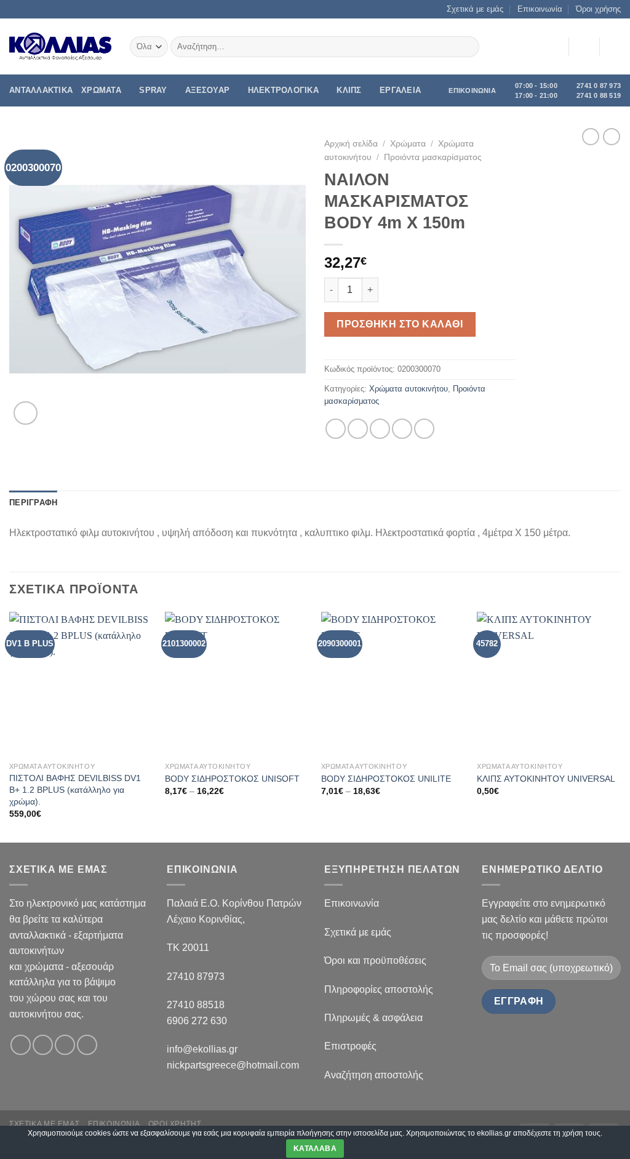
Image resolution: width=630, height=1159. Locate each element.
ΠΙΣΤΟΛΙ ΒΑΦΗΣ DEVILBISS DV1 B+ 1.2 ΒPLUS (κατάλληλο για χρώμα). (75, 789)
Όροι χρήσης (598, 9)
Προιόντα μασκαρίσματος (433, 157)
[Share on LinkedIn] (424, 429)
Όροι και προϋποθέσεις (375, 960)
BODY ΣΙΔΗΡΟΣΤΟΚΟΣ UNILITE (386, 779)
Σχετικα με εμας (44, 1124)
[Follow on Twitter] (65, 1045)
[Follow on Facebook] (20, 1045)
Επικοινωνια (114, 1124)
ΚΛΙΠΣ (349, 90)
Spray (153, 90)
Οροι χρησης (175, 1124)
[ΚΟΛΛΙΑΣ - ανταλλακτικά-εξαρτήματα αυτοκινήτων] (60, 46)
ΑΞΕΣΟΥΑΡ (207, 90)
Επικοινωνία (539, 9)
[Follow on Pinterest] (87, 1045)
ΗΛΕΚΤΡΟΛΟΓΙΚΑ (283, 90)
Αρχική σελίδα (351, 143)
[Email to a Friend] (380, 429)
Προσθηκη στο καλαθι (400, 324)
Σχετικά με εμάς (475, 9)
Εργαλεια (400, 90)
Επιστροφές (350, 1046)
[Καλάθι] (614, 46)
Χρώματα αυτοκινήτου (408, 388)
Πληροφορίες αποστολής (378, 989)
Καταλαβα (315, 1148)
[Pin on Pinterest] (402, 429)
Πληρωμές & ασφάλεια (373, 1018)
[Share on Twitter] (358, 429)
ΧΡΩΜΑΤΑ (101, 90)
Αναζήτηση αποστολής (373, 1075)
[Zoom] (26, 413)
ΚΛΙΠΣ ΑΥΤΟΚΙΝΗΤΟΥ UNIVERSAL (546, 779)
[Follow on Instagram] (43, 1045)
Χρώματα (408, 143)
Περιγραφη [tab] (33, 502)
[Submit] (468, 46)
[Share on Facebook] (335, 429)
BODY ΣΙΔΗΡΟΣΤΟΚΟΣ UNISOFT (232, 779)
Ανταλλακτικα (41, 90)
